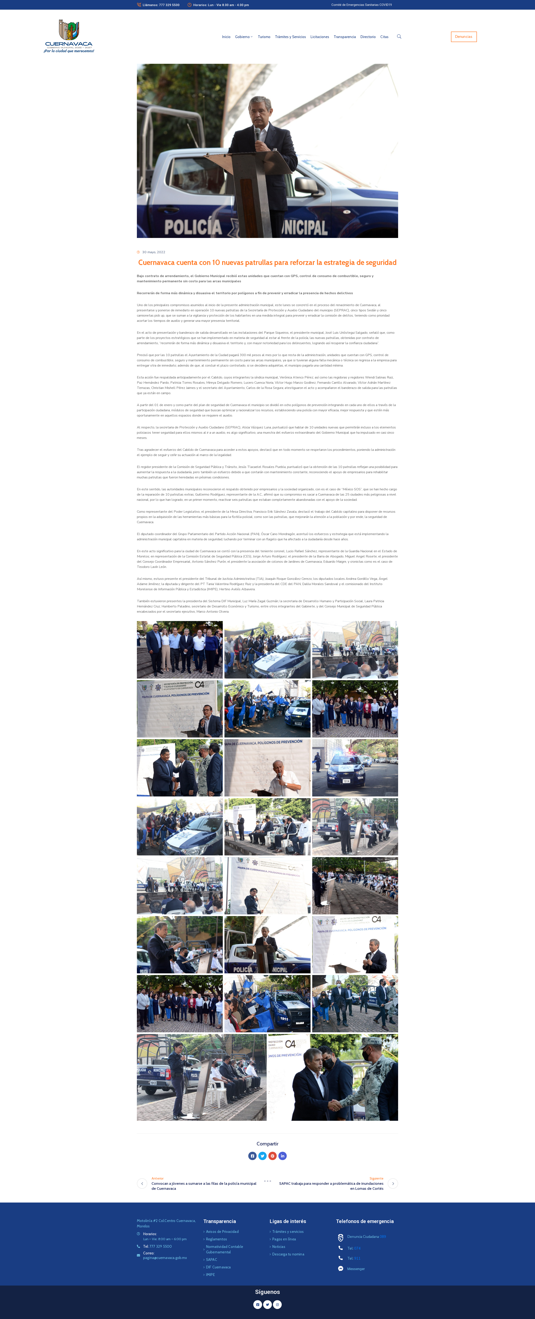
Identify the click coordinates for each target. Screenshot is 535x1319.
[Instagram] (277, 1304)
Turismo (264, 37)
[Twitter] (262, 1156)
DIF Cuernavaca (218, 1267)
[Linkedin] (282, 1156)
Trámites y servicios (288, 1232)
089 (383, 1236)
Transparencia (345, 37)
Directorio (368, 37)
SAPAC (211, 1260)
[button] (361, 4)
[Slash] (267, 1181)
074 (357, 1248)
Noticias (278, 1247)
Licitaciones (320, 37)
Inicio (226, 37)
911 (357, 1258)
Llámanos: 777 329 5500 (161, 5)
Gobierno (242, 37)
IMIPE (210, 1275)
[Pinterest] (272, 1156)
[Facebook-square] (257, 1304)
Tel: (157, 1246)
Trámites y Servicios (290, 37)
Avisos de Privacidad (222, 1232)
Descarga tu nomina (288, 1254)
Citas (384, 37)
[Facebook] (252, 1156)
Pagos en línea (284, 1239)
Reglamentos (216, 1239)
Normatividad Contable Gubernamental (224, 1249)
